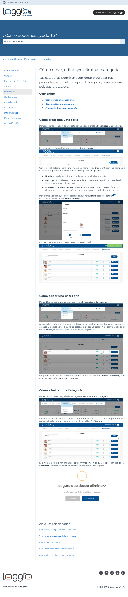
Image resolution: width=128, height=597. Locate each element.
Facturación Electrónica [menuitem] (16, 81)
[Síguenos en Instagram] (112, 573)
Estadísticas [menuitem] (10, 107)
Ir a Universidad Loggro (107, 12)
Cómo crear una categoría (59, 100)
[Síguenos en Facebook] (101, 573)
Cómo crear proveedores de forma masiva (57, 536)
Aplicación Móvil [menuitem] (12, 123)
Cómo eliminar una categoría (61, 108)
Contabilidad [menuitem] (10, 102)
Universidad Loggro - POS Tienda (19, 59)
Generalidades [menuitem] (11, 71)
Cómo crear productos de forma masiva (56, 549)
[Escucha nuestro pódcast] (118, 573)
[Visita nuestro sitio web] (106, 573)
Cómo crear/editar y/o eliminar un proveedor (58, 529)
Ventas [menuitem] (7, 86)
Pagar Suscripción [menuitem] (13, 118)
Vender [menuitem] (8, 76)
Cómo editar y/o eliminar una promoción (56, 555)
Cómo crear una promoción (51, 542)
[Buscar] (122, 41)
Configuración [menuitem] (11, 97)
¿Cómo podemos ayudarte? (30, 35)
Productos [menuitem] (9, 92)
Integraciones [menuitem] (11, 113)
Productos (45, 59)
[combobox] (61, 41)
